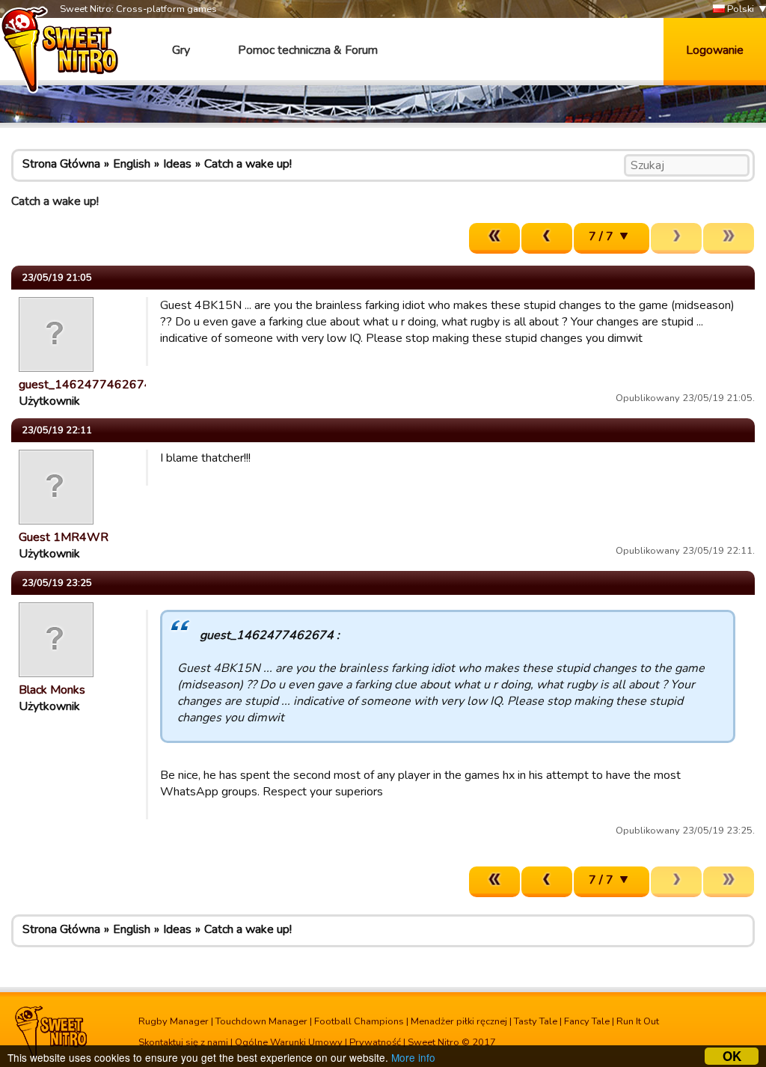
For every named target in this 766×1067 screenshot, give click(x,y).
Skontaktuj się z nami (183, 1042)
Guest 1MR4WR (63, 537)
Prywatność (375, 1042)
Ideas (177, 164)
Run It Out (637, 1021)
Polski (739, 9)
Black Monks (52, 690)
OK (732, 1056)
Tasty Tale (535, 1021)
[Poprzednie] (546, 238)
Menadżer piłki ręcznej (459, 1021)
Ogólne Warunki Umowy (289, 1042)
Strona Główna (61, 164)
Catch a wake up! (248, 164)
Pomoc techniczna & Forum (308, 50)
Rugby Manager (173, 1021)
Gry (181, 50)
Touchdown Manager (261, 1021)
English (131, 164)
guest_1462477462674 (85, 384)
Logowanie (715, 50)
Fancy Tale (587, 1021)
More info (413, 1057)
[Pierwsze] (494, 238)
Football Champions (359, 1021)
